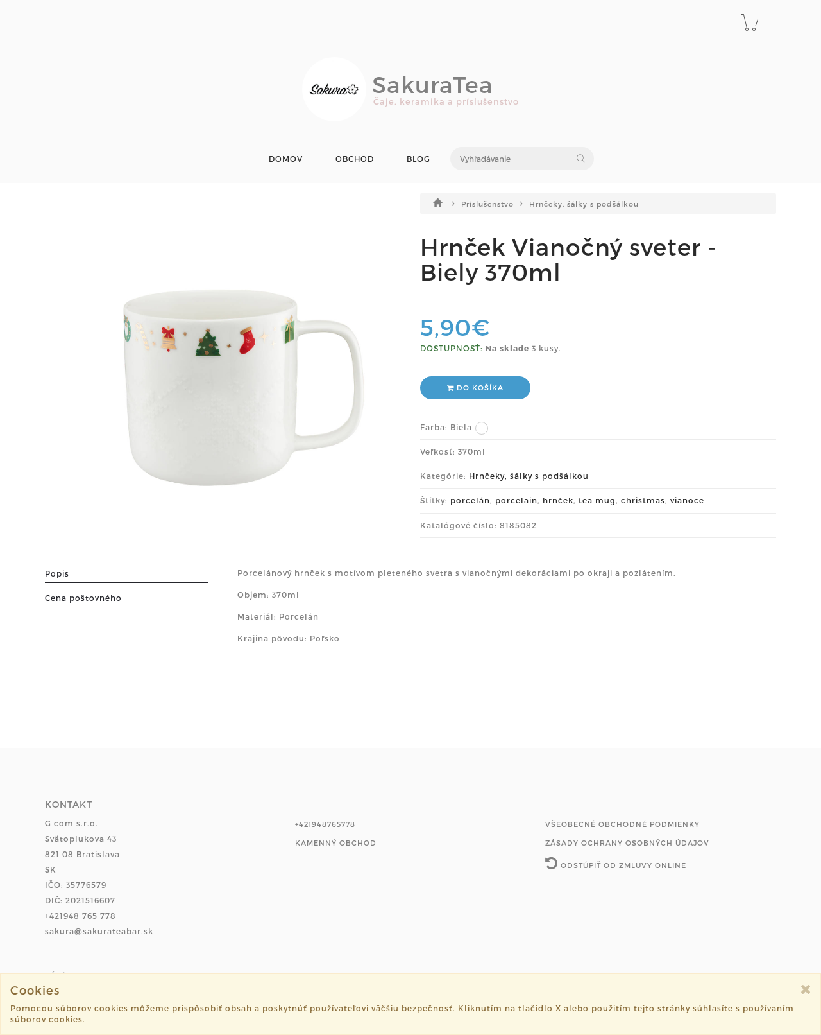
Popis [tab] (57, 573)
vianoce (687, 500)
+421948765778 (325, 824)
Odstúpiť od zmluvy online (622, 865)
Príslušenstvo (488, 204)
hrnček (558, 500)
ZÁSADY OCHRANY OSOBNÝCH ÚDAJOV (627, 843)
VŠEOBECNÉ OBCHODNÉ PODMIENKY (622, 824)
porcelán (470, 500)
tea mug (597, 500)
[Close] (805, 989)
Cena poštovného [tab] (83, 597)
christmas (643, 500)
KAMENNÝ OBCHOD (336, 843)
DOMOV (286, 159)
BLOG (418, 159)
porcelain (516, 500)
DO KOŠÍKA (479, 387)
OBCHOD (354, 159)
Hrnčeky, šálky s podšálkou (584, 204)
